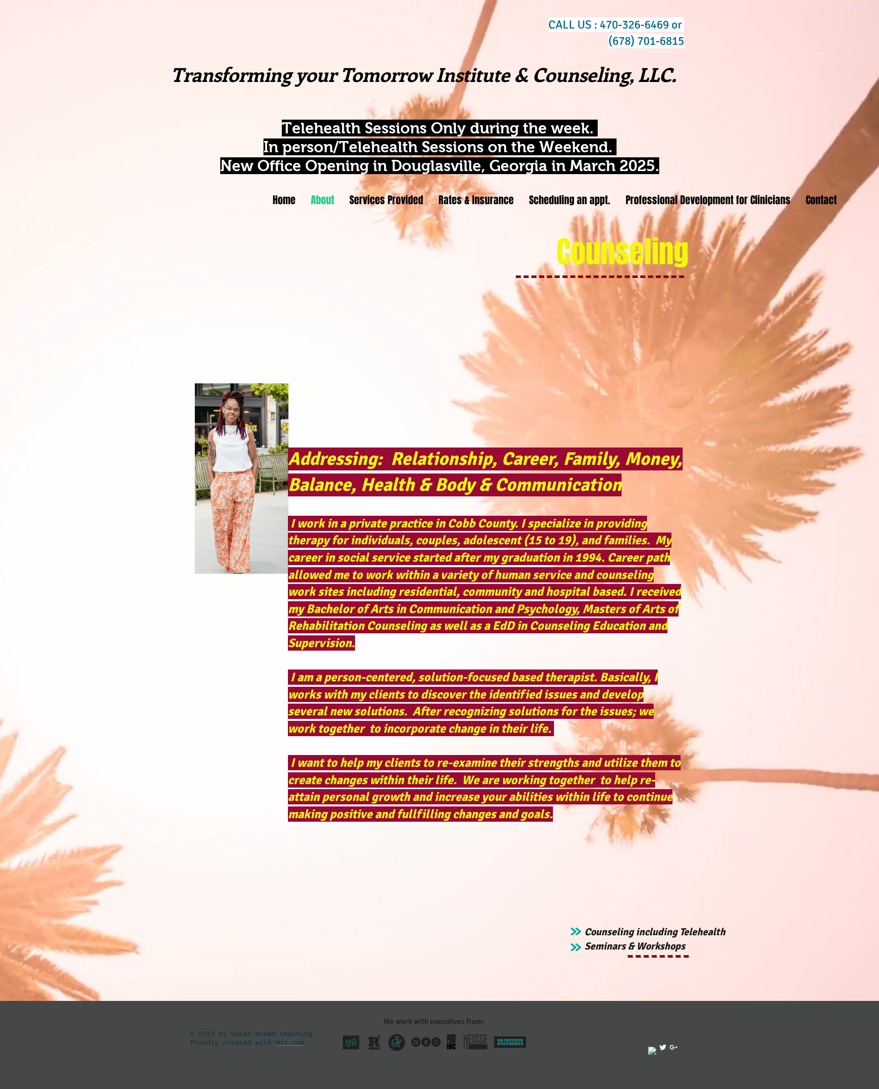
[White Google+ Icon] (673, 1047)
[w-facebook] (652, 1051)
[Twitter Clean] (663, 1047)
